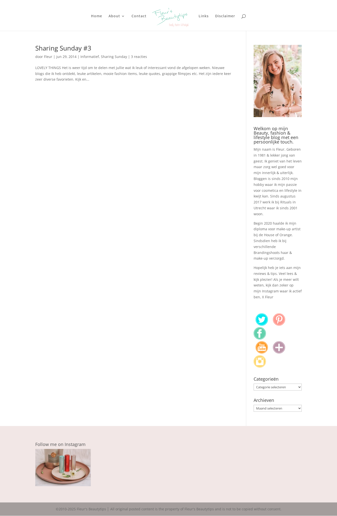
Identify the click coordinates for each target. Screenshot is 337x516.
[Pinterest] (279, 324)
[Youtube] (262, 352)
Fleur (48, 56)
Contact (139, 16)
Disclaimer (225, 16)
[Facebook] (260, 338)
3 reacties (139, 56)
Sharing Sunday (114, 56)
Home (96, 16)
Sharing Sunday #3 (63, 48)
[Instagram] (260, 366)
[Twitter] (262, 324)
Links (204, 16)
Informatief (89, 56)
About (114, 16)
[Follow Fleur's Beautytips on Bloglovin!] (279, 352)
